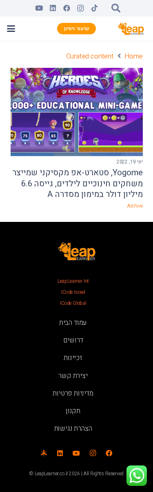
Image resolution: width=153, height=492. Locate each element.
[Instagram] (80, 8)
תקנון (73, 411)
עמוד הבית (73, 323)
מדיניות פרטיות (73, 393)
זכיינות (73, 358)
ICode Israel (73, 292)
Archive (135, 206)
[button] (116, 8)
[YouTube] (39, 8)
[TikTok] (94, 8)
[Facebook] (66, 8)
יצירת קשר (72, 376)
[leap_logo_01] (131, 28)
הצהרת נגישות (73, 428)
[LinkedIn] (53, 8)
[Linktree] (43, 453)
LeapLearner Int (73, 281)
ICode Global (73, 303)
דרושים (73, 340)
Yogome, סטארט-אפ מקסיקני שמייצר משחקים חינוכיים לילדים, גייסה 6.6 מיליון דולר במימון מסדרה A (77, 184)
